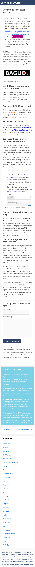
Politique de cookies (26, 564)
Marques (6, 507)
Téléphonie (6, 538)
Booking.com (7, 459)
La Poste (6, 496)
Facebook (6, 485)
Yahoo (5, 541)
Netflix (5, 515)
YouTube (6, 545)
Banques (6, 451)
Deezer (5, 470)
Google (5, 489)
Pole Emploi (7, 519)
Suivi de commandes (9, 534)
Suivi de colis (7, 530)
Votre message (8, 317)
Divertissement (8, 474)
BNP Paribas (7, 455)
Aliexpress (6, 444)
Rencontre (6, 522)
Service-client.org (11, 2)
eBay (4, 481)
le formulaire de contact (21, 155)
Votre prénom (7, 309)
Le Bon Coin (7, 500)
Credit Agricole (8, 466)
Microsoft (6, 511)
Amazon (5, 447)
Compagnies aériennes (10, 462)
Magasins (6, 504)
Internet (5, 492)
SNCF (4, 526)
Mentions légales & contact (10, 564)
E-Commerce (9, 297)
